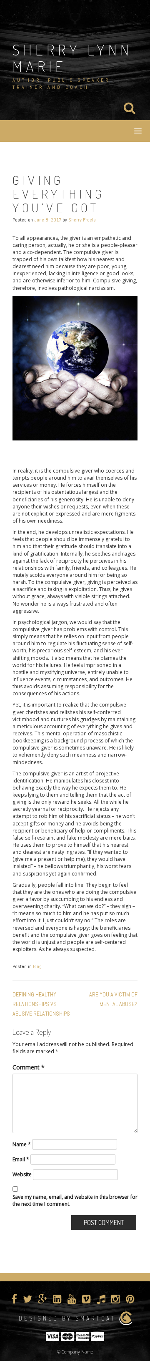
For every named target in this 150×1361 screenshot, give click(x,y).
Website (22, 1174)
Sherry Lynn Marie (72, 58)
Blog (37, 966)
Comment (28, 1067)
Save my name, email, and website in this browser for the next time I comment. (75, 1200)
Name (21, 1144)
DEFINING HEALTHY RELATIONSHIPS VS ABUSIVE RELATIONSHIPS (41, 1004)
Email (20, 1159)
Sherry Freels (82, 219)
